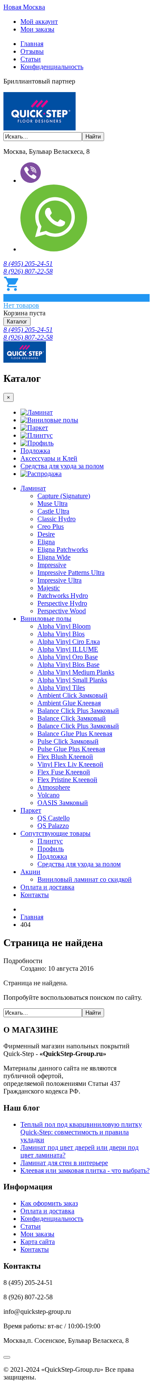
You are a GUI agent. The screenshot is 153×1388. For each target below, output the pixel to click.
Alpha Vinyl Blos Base (68, 664)
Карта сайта (37, 1241)
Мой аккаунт (39, 21)
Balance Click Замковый (71, 718)
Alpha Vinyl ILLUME (67, 649)
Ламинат (40, 412)
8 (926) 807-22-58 (28, 271)
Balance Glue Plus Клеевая (74, 733)
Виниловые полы (52, 420)
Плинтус (40, 435)
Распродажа (44, 473)
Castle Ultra (53, 511)
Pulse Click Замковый (68, 741)
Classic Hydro (56, 518)
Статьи (30, 59)
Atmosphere (53, 787)
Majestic (48, 588)
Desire (46, 534)
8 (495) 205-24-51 (28, 263)
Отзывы (32, 51)
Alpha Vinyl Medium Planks (75, 672)
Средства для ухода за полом (62, 466)
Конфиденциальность (51, 66)
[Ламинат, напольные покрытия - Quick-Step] (24, 360)
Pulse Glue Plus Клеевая (71, 749)
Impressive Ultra (59, 580)
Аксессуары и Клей (48, 458)
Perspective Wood (61, 611)
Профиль (40, 443)
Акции (30, 871)
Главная (31, 43)
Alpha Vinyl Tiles (61, 687)
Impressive (51, 564)
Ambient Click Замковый (72, 695)
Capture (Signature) (63, 495)
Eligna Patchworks (62, 549)
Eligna (46, 541)
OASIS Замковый (62, 802)
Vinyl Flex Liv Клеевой (70, 764)
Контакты (34, 894)
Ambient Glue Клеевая (69, 703)
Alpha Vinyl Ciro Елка (68, 641)
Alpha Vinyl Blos (61, 634)
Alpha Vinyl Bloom (64, 626)
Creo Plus (50, 526)
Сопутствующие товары (55, 833)
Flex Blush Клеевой (65, 756)
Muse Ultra (52, 503)
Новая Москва (24, 7)
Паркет (37, 427)
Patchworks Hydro (62, 595)
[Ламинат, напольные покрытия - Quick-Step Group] (39, 128)
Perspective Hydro (62, 603)
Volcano (48, 795)
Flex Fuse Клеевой (63, 772)
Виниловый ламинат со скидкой (84, 879)
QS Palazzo (53, 825)
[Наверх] (6, 1357)
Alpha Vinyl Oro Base (67, 657)
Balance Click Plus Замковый (78, 710)
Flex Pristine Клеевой (67, 779)
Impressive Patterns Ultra (71, 572)
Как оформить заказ (49, 1203)
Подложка (35, 450)
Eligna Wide (54, 557)
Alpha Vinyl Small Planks (72, 680)
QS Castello (53, 818)
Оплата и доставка (47, 887)
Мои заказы (37, 29)
